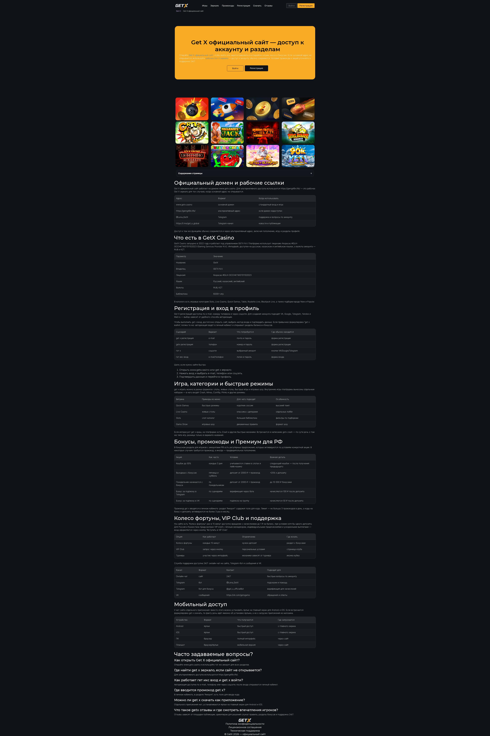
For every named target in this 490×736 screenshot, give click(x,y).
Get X (178, 11)
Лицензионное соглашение (245, 727)
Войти (292, 5)
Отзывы (268, 5)
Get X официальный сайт (201, 55)
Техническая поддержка (245, 730)
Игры (204, 5)
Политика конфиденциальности (245, 723)
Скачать (257, 5)
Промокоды (228, 5)
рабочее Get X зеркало (217, 58)
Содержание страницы (190, 173)
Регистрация (243, 5)
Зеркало (214, 5)
